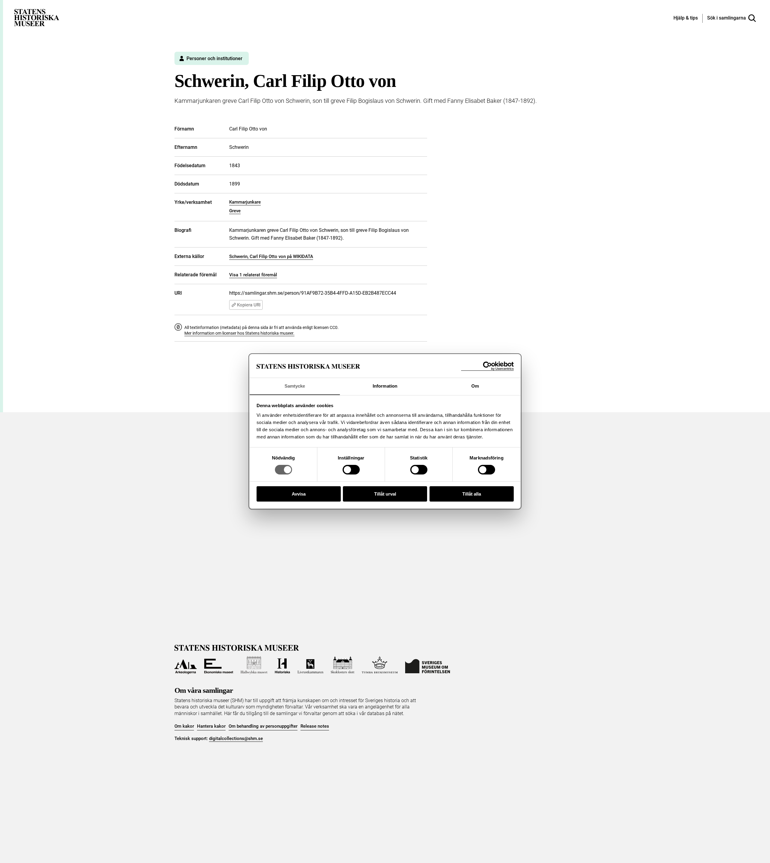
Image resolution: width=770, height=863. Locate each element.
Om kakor (184, 726)
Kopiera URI (248, 305)
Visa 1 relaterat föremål (253, 275)
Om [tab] (475, 386)
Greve (235, 210)
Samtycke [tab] (295, 386)
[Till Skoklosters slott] (342, 665)
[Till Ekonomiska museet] (218, 665)
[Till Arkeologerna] (185, 665)
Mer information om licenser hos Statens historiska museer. (239, 333)
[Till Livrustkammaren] (310, 665)
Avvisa (299, 493)
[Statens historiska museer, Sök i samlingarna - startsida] (36, 17)
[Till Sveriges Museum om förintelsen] (427, 665)
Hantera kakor (211, 726)
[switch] (351, 469)
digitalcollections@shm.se (236, 738)
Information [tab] (385, 386)
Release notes (314, 726)
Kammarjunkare (245, 202)
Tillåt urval (385, 493)
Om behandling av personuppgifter (263, 726)
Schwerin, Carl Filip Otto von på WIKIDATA (271, 256)
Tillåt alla (471, 493)
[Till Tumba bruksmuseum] (380, 665)
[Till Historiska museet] (282, 665)
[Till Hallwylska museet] (254, 665)
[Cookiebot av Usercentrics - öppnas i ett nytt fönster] (487, 366)
